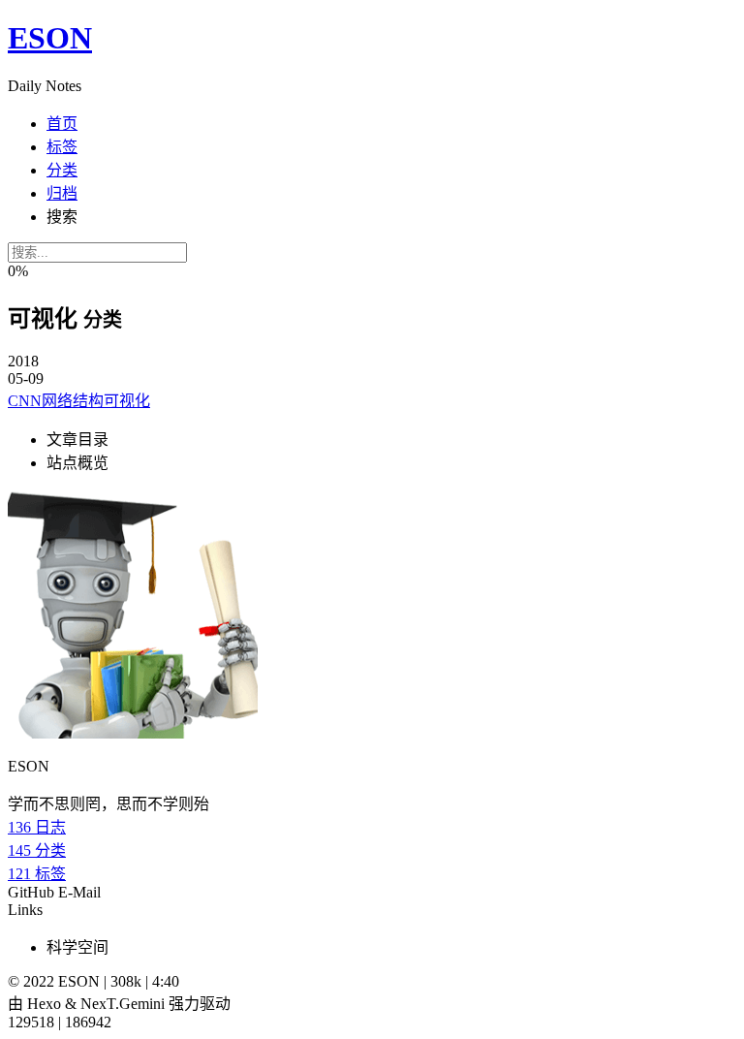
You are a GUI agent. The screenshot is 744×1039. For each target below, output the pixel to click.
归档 (62, 193)
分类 (62, 170)
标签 (62, 147)
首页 (62, 123)
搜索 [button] (62, 216)
